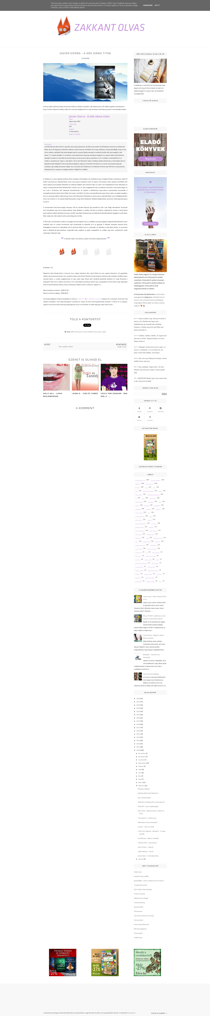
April (139, 779)
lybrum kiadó (150, 581)
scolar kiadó (139, 567)
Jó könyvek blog (139, 902)
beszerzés (157, 505)
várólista (150, 502)
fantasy (149, 520)
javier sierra (83, 332)
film (160, 502)
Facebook (150, 420)
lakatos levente (149, 578)
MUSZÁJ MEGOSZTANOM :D (148, 793)
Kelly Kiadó (138, 549)
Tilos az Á (159, 574)
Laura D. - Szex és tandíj (85, 393)
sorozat (137, 484)
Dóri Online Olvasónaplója (143, 889)
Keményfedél (138, 907)
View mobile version (66, 347)
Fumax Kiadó (151, 567)
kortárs (146, 505)
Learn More (147, 5)
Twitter (139, 420)
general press (139, 527)
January (141, 859)
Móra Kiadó (146, 542)
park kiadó (138, 581)
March (140, 782)
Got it (157, 5)
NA (147, 552)
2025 (138, 702)
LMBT (157, 560)
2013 (143, 498)
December (141, 753)
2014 (146, 487)
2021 (138, 715)
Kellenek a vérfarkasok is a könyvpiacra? (151, 802)
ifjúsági (137, 487)
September (142, 763)
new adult (138, 534)
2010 (76, 332)
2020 (138, 718)
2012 (150, 516)
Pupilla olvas (138, 937)
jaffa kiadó (148, 560)
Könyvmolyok (138, 920)
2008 (72, 332)
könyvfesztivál (151, 549)
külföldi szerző (92, 332)
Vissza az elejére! (158, 1013)
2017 (138, 727)
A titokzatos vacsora (94, 299)
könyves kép (153, 531)
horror (151, 527)
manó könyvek (139, 516)
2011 (160, 581)
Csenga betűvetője (140, 885)
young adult (150, 534)
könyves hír (155, 552)
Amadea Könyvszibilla (141, 876)
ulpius (100, 332)
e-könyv (137, 560)
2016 (136, 491)
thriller (148, 509)
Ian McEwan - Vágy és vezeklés (148, 838)
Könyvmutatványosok (141, 924)
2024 (138, 705)
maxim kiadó (139, 502)
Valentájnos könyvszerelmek (147, 822)
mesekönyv (154, 563)
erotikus (158, 509)
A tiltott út (81, 299)
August (140, 766)
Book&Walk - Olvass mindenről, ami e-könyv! (149, 881)
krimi (160, 491)
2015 (154, 487)
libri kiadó (153, 498)
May (139, 776)
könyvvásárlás (139, 531)
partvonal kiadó (151, 556)
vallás (104, 332)
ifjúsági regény (155, 480)
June (140, 773)
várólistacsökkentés (153, 495)
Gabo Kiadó (138, 520)
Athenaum (138, 552)
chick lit (157, 542)
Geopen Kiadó (148, 574)
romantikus (149, 484)
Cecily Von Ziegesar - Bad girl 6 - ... (114, 394)
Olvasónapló (138, 933)
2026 (138, 698)
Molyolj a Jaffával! (144, 789)
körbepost (153, 545)
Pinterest (150, 411)
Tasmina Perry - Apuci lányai (147, 843)
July (139, 769)
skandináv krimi (140, 545)
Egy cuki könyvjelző (144, 798)
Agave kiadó (138, 513)
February (141, 786)
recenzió (138, 509)
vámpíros (138, 538)
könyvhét (138, 556)
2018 (138, 724)
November (141, 757)
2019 (138, 721)
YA (136, 498)
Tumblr (139, 411)
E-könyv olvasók (139, 894)
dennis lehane (158, 538)
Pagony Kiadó (139, 570)
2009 (136, 542)
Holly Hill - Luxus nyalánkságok (52, 394)
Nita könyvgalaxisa (140, 929)
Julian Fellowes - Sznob (145, 851)
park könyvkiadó (153, 570)
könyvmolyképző (148, 491)
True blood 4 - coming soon (147, 818)
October (141, 760)
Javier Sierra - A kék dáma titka (89, 116)
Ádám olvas (138, 872)
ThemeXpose (131, 1013)
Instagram (161, 411)
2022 (138, 711)
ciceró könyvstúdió (141, 563)
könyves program (140, 524)
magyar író (138, 495)
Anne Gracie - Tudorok (145, 847)
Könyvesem (138, 911)
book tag (137, 578)
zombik (137, 574)
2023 (138, 708)
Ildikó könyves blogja (141, 898)
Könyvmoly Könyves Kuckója (144, 916)
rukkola (154, 524)
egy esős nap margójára (151, 674)
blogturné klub (140, 480)
